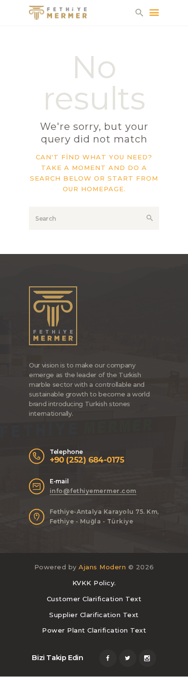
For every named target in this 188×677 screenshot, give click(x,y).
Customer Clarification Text (94, 599)
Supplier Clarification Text (94, 615)
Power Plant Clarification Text (94, 630)
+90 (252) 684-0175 (87, 460)
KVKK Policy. (94, 583)
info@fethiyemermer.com (93, 490)
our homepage (93, 189)
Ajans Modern (102, 567)
